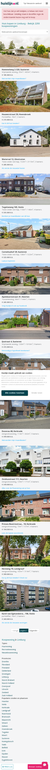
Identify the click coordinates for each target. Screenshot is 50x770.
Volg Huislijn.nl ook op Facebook (14, 306)
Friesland (5, 667)
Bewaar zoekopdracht (38, 766)
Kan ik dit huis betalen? (10, 123)
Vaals (4, 744)
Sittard (4, 723)
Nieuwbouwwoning (10, 652)
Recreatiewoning (9, 649)
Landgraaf (6, 710)
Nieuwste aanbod (32, 3)
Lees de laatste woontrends (12, 533)
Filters (8, 766)
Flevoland (6, 664)
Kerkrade (6, 707)
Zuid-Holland (7, 695)
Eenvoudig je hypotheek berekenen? (16, 350)
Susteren (5, 738)
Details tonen (37, 393)
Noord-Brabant (8, 680)
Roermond (6, 713)
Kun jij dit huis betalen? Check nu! (14, 578)
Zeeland (5, 692)
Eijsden (5, 753)
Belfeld (5, 747)
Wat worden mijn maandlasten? (14, 78)
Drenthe (5, 661)
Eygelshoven (7, 760)
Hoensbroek (7, 729)
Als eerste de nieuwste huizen (13, 168)
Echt (3, 750)
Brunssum (6, 716)
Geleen (5, 726)
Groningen (6, 674)
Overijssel (6, 686)
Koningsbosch (7, 741)
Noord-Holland (8, 683)
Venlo (4, 704)
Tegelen (5, 732)
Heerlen (5, 701)
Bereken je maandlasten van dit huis (16, 216)
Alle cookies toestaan (14, 393)
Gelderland (6, 670)
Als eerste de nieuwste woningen (14, 623)
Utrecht (5, 689)
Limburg (5, 677)
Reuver (5, 757)
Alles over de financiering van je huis (16, 488)
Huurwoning (7, 646)
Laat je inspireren (8, 261)
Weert (4, 735)
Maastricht (6, 720)
